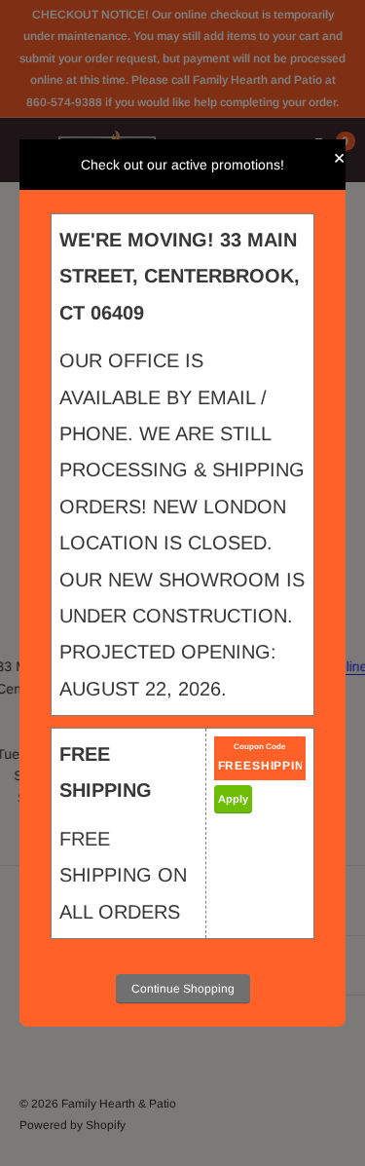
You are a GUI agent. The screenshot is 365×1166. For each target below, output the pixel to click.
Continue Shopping (183, 989)
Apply (233, 799)
